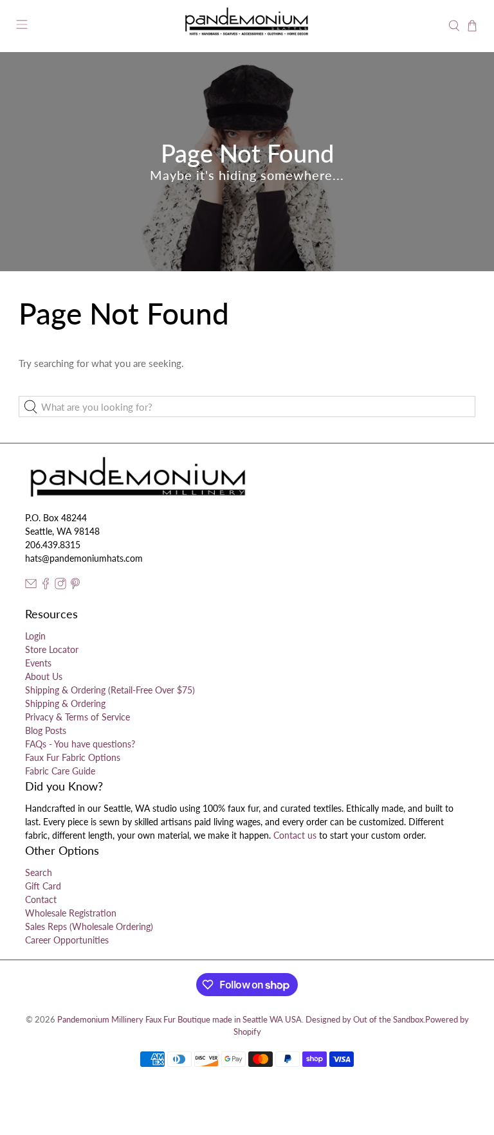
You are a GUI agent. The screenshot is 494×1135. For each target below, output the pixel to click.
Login (35, 635)
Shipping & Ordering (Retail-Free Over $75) (110, 689)
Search (38, 872)
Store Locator (51, 649)
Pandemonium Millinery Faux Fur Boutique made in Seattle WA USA (179, 1019)
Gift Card (43, 885)
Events (38, 662)
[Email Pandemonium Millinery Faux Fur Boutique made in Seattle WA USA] (31, 585)
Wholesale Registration (70, 912)
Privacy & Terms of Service (77, 716)
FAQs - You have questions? (80, 743)
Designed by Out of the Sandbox (364, 1019)
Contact (41, 899)
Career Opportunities (67, 939)
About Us (43, 676)
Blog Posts (45, 730)
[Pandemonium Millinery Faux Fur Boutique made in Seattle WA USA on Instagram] (60, 585)
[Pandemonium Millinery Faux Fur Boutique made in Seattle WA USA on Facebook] (45, 585)
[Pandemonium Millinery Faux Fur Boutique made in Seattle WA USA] (247, 26)
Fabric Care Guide (60, 770)
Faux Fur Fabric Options (72, 757)
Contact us (294, 835)
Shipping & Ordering (65, 703)
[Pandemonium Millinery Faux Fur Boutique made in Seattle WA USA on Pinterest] (75, 585)
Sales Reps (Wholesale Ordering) (89, 926)
